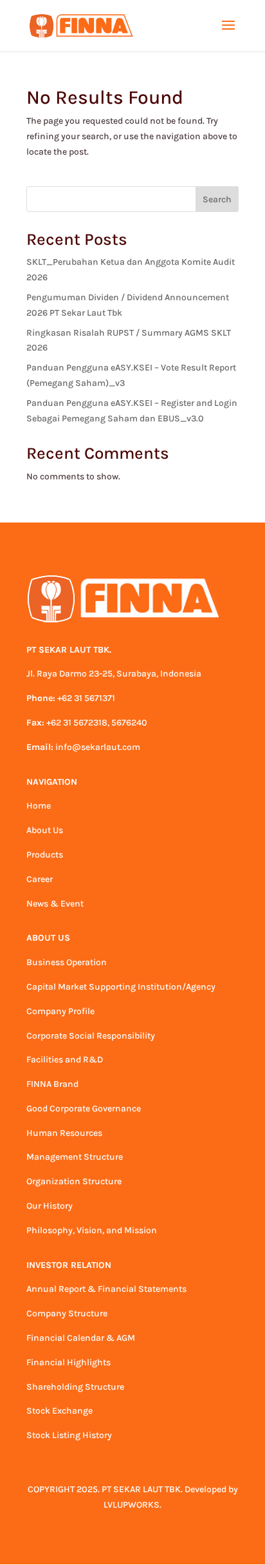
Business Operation (66, 962)
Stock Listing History (69, 1435)
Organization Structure (74, 1181)
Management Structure (74, 1156)
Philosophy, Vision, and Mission (91, 1230)
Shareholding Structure (75, 1386)
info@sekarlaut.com (97, 747)
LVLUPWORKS (132, 1504)
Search (217, 199)
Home (38, 805)
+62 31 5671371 (86, 698)
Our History (49, 1205)
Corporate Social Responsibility (90, 1035)
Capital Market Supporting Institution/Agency (120, 986)
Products (44, 854)
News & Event (55, 903)
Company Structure (66, 1313)
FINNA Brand (52, 1084)
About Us (44, 830)
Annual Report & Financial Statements (106, 1288)
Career (39, 879)
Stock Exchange (59, 1410)
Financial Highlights (68, 1362)
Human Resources (64, 1133)
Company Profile (60, 1011)
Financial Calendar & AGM (80, 1337)
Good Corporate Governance (83, 1108)
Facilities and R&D (64, 1059)
